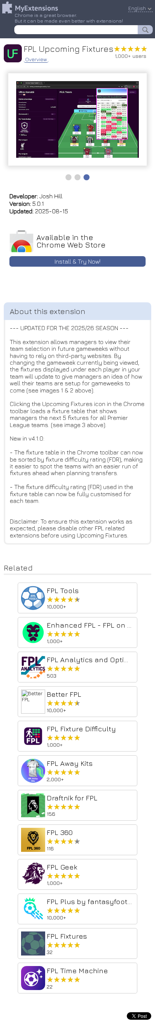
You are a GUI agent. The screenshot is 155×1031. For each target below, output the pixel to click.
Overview (36, 59)
